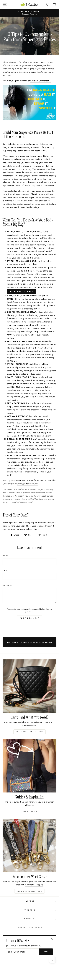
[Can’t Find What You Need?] (29, 686)
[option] (29, 13)
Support (29, 901)
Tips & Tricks (29, 811)
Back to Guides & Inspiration (31, 642)
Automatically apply (34, 884)
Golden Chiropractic (40, 80)
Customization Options (29, 732)
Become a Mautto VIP (29, 928)
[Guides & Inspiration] (29, 765)
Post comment (29, 618)
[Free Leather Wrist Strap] (29, 845)
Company (29, 919)
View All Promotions (29, 891)
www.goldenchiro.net (27, 483)
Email (6, 570)
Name (6, 555)
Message (8, 585)
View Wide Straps (22, 291)
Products (29, 910)
